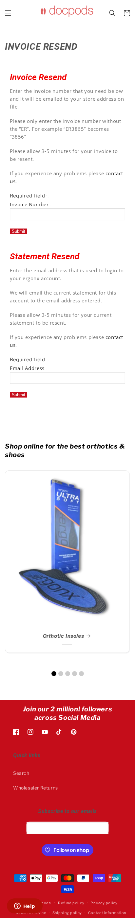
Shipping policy (67, 912)
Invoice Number (29, 204)
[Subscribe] (101, 828)
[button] (8, 13)
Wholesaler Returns (35, 787)
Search (21, 773)
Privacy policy (104, 903)
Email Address (27, 368)
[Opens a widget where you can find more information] (25, 906)
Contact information (107, 912)
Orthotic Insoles (63, 636)
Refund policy (71, 903)
